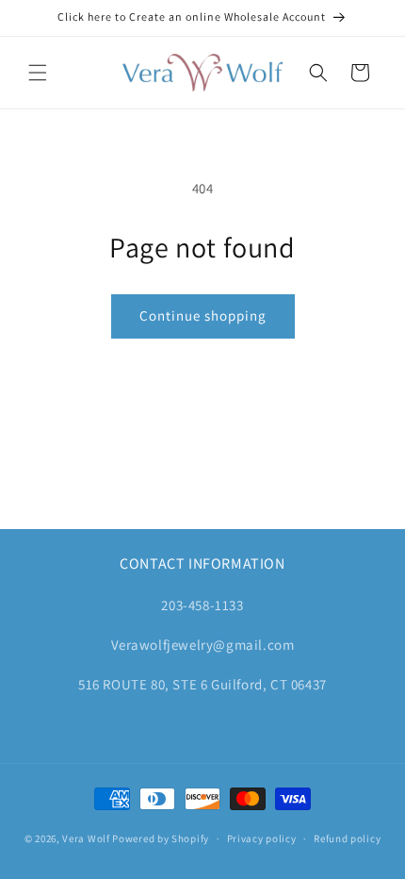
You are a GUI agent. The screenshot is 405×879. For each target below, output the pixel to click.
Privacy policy (262, 838)
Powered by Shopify (160, 838)
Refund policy (347, 838)
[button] (37, 72)
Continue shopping (203, 315)
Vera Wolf (85, 838)
